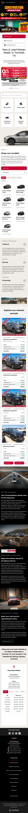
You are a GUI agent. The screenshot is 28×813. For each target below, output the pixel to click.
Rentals (22, 691)
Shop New (7, 463)
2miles (23, 341)
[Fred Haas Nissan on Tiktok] (19, 733)
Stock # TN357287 (7, 444)
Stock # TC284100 (7, 373)
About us (14, 786)
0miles (23, 448)
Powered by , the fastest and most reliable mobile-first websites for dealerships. (14, 805)
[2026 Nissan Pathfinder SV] (14, 362)
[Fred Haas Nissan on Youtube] (12, 733)
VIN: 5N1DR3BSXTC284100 (19, 373)
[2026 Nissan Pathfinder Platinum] (14, 398)
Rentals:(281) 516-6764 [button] (15, 752)
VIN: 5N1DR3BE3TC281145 (19, 337)
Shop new (9, 36)
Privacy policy (14, 778)
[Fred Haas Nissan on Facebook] (9, 733)
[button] (20, 2)
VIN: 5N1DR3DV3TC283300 (19, 409)
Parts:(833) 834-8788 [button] (15, 750)
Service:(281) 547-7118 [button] (15, 749)
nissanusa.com (14, 796)
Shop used (9, 40)
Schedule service (11, 45)
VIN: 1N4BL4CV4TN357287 (19, 444)
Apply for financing (14, 766)
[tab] (3, 177)
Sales (5, 691)
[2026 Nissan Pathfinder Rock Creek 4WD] (14, 327)
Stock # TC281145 (7, 337)
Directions (14, 790)
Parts (17, 691)
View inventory (14, 762)
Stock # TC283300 (7, 409)
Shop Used (18, 463)
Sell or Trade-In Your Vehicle (14, 770)
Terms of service (14, 782)
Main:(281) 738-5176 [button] (15, 747)
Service (11, 691)
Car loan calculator (14, 774)
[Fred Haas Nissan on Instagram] (15, 733)
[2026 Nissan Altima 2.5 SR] (14, 434)
